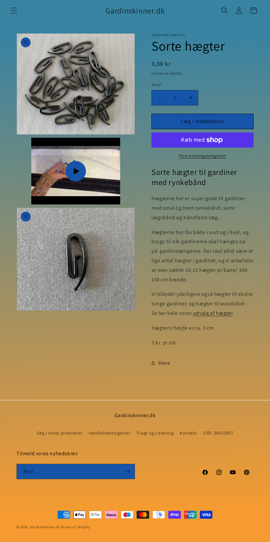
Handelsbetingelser (110, 433)
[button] (14, 10)
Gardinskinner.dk (45, 527)
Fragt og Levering (155, 433)
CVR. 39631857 (218, 433)
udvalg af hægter (213, 313)
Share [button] (164, 363)
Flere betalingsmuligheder (202, 155)
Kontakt (188, 433)
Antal (156, 84)
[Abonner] (127, 471)
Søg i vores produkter (60, 433)
